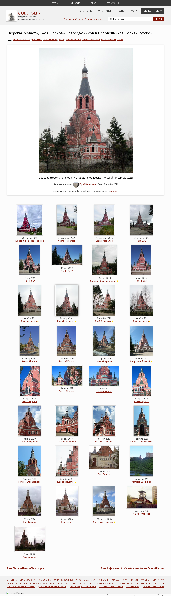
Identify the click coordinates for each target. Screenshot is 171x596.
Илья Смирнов (30, 557)
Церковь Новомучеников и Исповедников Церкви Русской (94, 39)
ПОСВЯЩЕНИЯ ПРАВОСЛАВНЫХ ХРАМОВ (96, 583)
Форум (134, 11)
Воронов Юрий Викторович (103, 281)
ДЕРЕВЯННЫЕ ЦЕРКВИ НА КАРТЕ (52, 586)
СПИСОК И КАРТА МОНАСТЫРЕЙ (21, 586)
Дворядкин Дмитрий (140, 361)
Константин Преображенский (29, 240)
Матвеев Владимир (141, 481)
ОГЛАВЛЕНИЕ (45, 580)
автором (114, 191)
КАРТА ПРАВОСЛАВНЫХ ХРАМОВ (67, 580)
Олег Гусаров (104, 474)
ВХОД (93, 3)
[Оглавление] (9, 39)
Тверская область (21, 39)
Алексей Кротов (29, 361)
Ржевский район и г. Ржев (44, 39)
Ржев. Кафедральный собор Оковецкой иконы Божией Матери (132, 568)
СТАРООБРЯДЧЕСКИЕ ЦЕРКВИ (83, 586)
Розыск (121, 11)
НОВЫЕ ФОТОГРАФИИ (38, 583)
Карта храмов (104, 11)
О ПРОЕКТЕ (75, 3)
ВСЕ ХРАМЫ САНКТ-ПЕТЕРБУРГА (150, 583)
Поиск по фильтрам (94, 19)
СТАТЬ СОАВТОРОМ (28, 580)
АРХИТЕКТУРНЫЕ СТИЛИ (153, 586)
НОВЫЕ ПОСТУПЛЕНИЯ (17, 583)
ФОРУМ (125, 580)
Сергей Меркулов (66, 240)
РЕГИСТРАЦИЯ (113, 3)
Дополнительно (153, 11)
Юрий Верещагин (87, 184)
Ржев (61, 39)
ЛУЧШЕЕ (115, 580)
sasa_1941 (141, 240)
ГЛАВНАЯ (56, 3)
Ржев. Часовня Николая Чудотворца (25, 568)
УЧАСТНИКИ (89, 580)
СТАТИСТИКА (158, 580)
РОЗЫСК (134, 580)
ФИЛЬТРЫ (145, 580)
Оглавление (86, 11)
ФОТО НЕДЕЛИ (56, 583)
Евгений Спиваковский (141, 441)
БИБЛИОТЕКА (70, 583)
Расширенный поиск (73, 19)
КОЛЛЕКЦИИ (103, 580)
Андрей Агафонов (141, 513)
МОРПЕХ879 (29, 281)
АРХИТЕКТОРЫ (132, 586)
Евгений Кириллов (30, 441)
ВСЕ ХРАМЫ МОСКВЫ (125, 583)
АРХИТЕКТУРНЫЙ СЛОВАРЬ (111, 586)
